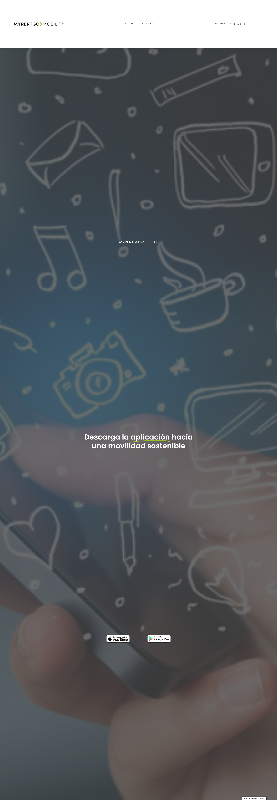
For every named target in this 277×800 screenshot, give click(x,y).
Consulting (148, 24)
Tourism (134, 24)
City (123, 24)
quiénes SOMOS (223, 24)
